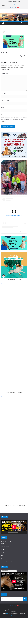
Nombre (4, 93)
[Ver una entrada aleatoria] (25, 23)
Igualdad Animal (5, 546)
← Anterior (4, 52)
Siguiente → (23, 56)
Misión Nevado (4, 552)
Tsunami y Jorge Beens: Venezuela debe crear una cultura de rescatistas (15, 4)
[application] (14, 527)
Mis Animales (4, 549)
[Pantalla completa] (25, 532)
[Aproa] (3, 23)
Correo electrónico (6, 100)
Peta (2, 555)
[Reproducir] (3, 532)
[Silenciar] (22, 532)
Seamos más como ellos (7, 562)
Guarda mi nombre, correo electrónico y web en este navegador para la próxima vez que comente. (14, 119)
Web (2, 107)
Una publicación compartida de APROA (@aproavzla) (14, 231)
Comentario (5, 73)
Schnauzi (3, 559)
